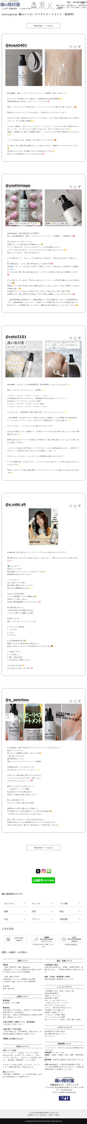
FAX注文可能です (71, 944)
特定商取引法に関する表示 (55, 1031)
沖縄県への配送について (54, 1012)
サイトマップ (50, 1036)
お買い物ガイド (71, 5)
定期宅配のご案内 (51, 998)
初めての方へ (60, 5)
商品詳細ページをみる (43, 26)
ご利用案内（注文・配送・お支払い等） (60, 991)
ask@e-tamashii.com (67, 1092)
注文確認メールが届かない (55, 1010)
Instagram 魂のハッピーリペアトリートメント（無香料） (39, 14)
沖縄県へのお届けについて (13, 1038)
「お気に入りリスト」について (56, 1003)
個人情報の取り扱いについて (56, 1034)
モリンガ (36, 903)
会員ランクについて (52, 996)
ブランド (36, 919)
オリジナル (9, 903)
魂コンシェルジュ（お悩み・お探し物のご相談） (63, 1019)
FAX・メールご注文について (56, 1000)
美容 (34, 911)
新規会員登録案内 (51, 993)
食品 (62, 911)
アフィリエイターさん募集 (55, 1017)
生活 (6, 919)
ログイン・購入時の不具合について (58, 1008)
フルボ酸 (64, 903)
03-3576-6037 (67, 1090)
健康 (6, 911)
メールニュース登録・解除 (55, 1015)
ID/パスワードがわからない (55, 1005)
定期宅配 (64, 919)
